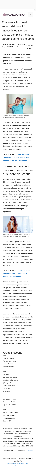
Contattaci (30, 450)
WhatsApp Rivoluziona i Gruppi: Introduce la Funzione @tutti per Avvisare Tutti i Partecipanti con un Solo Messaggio (10, 383)
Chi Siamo (9, 463)
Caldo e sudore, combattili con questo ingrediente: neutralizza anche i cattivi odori (16, 157)
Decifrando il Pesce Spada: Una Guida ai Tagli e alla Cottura (10, 402)
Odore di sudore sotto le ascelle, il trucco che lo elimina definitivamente (16, 273)
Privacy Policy (25, 463)
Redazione (16, 463)
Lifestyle (29, 48)
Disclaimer (18, 466)
